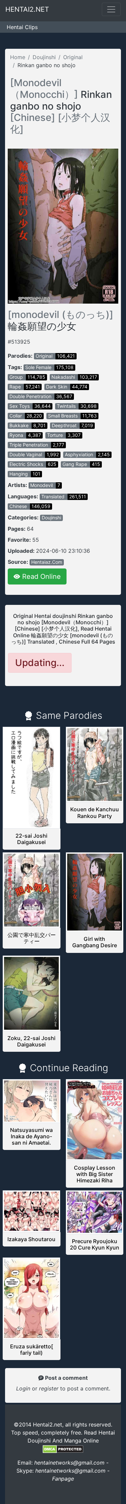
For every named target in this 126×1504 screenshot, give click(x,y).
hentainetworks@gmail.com (69, 1462)
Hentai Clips (22, 27)
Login (23, 1388)
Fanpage (63, 1478)
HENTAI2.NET (27, 9)
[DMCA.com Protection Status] (63, 1448)
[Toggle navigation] (111, 9)
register (49, 1388)
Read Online (40, 576)
